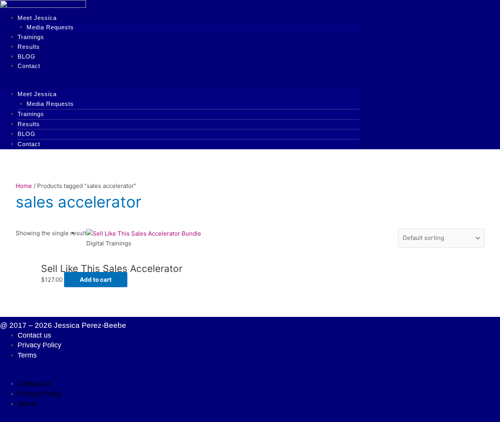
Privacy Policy (39, 345)
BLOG (27, 56)
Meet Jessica (37, 17)
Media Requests (50, 27)
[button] (179, 85)
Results (29, 46)
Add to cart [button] (96, 279)
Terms (27, 355)
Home (24, 186)
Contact (29, 66)
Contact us (34, 335)
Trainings (31, 37)
